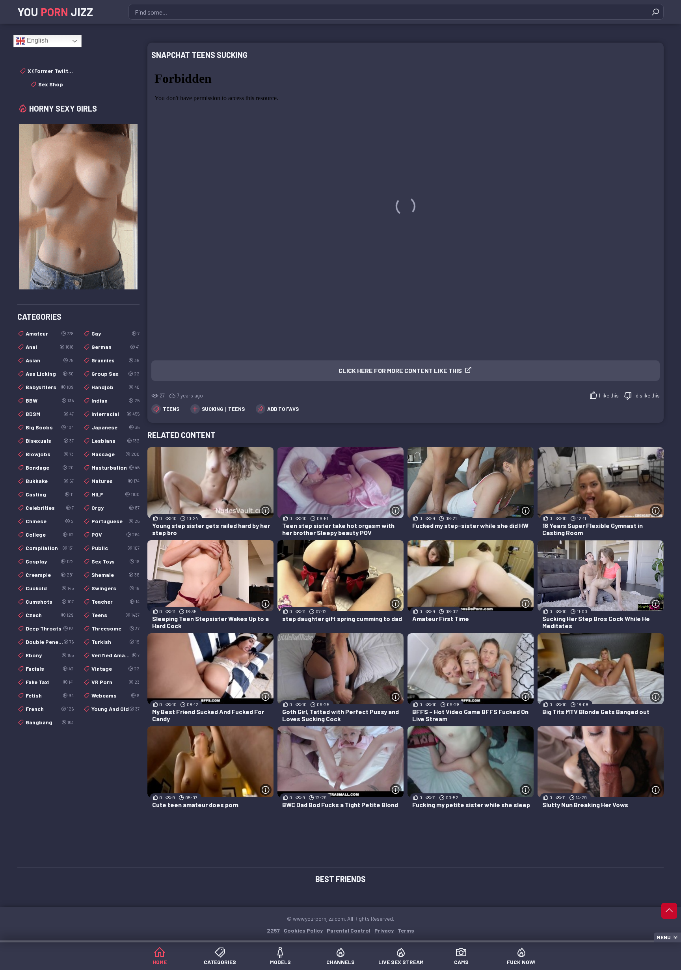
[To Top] (669, 911)
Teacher (115, 601)
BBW (50, 400)
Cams (461, 962)
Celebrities (50, 507)
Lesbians (115, 440)
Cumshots (50, 601)
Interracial (115, 413)
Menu (664, 937)
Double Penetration (50, 641)
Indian (115, 400)
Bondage (50, 467)
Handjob (115, 387)
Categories (220, 962)
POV (115, 534)
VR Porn (115, 682)
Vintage (115, 668)
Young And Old (115, 708)
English (36, 40)
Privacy (384, 930)
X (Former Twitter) (51, 70)
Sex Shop (50, 84)
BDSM (50, 413)
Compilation (50, 548)
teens (236, 409)
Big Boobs (50, 427)
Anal (50, 346)
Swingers (115, 588)
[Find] (655, 12)
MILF (115, 494)
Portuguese (115, 521)
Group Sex (115, 373)
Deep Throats (50, 628)
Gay (115, 333)
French (50, 708)
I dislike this (646, 395)
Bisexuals (50, 440)
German (115, 346)
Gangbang (50, 722)
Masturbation (115, 467)
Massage (115, 454)
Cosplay (50, 561)
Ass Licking (50, 373)
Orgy (115, 507)
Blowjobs (50, 454)
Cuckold (50, 588)
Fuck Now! (521, 962)
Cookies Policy (303, 930)
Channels (340, 962)
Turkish (115, 641)
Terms (406, 930)
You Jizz (55, 12)
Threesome (115, 628)
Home (160, 962)
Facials (50, 668)
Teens (171, 409)
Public (115, 548)
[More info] (266, 511)
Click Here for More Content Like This (400, 370)
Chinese (50, 521)
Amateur (50, 333)
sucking (212, 409)
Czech (50, 615)
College (50, 534)
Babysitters (50, 387)
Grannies (115, 360)
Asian (50, 360)
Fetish (50, 695)
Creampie (50, 574)
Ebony (50, 655)
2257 (273, 930)
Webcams (115, 695)
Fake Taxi (50, 682)
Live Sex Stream (401, 962)
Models (280, 962)
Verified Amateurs (115, 655)
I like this (609, 395)
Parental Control (348, 930)
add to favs (283, 409)
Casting (50, 494)
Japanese (115, 427)
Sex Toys (115, 561)
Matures (115, 481)
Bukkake (50, 481)
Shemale (115, 574)
